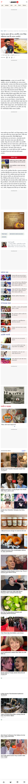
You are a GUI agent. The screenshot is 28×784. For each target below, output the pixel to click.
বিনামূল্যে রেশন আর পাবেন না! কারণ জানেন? (19, 328)
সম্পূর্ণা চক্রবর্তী (4, 55)
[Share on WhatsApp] (11, 58)
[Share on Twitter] (9, 58)
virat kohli (4, 236)
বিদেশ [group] (19, 5)
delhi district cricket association (16, 233)
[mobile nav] (3, 782)
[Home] (14, 2)
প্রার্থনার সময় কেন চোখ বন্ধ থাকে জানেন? (18, 339)
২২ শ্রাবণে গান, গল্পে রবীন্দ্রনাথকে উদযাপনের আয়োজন (18, 321)
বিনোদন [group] (24, 5)
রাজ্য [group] (12, 5)
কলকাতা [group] (6, 5)
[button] (26, 2)
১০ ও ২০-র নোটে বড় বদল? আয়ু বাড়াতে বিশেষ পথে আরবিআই (18, 346)
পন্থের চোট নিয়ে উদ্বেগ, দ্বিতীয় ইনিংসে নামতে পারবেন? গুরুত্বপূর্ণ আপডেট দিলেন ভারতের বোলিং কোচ (19, 283)
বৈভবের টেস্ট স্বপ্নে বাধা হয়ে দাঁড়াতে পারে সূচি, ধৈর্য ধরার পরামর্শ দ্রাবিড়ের (19, 276)
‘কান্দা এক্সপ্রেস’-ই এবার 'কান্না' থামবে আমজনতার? (19, 359)
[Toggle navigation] (2, 2)
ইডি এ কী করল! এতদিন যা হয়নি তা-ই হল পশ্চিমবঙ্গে (19, 314)
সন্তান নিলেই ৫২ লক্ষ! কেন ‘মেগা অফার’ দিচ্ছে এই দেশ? (18, 352)
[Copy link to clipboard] (14, 58)
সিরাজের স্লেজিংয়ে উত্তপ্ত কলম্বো (18, 296)
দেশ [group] (15, 5)
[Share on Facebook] (6, 58)
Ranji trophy (4, 233)
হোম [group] (2, 5)
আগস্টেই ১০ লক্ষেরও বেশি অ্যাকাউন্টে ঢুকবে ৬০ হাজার (19, 307)
